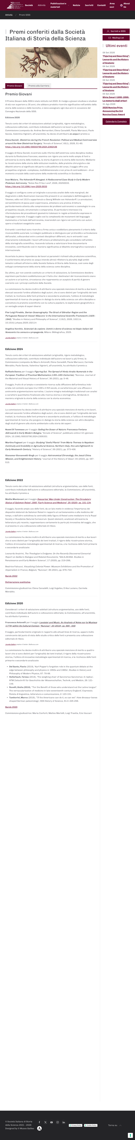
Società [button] (29, 5)
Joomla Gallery (10, 338)
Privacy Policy (76, 1125)
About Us (127, 5)
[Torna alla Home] (15, 5)
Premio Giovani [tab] (14, 85)
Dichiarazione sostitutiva (17, 582)
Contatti (101, 5)
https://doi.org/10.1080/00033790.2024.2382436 (31, 147)
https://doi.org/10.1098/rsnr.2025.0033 (26, 186)
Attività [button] (41, 5)
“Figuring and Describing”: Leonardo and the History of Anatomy (116, 59)
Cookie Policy (91, 1125)
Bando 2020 (11, 707)
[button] (120, 1125)
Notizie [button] (76, 5)
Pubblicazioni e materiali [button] (58, 5)
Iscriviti (89, 5)
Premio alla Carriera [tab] (38, 85)
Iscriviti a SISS (118, 31)
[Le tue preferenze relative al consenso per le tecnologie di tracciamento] (130, 1135)
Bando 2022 (11, 576)
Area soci (112, 5)
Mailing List (118, 37)
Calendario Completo (116, 121)
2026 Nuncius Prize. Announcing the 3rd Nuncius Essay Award (114, 111)
